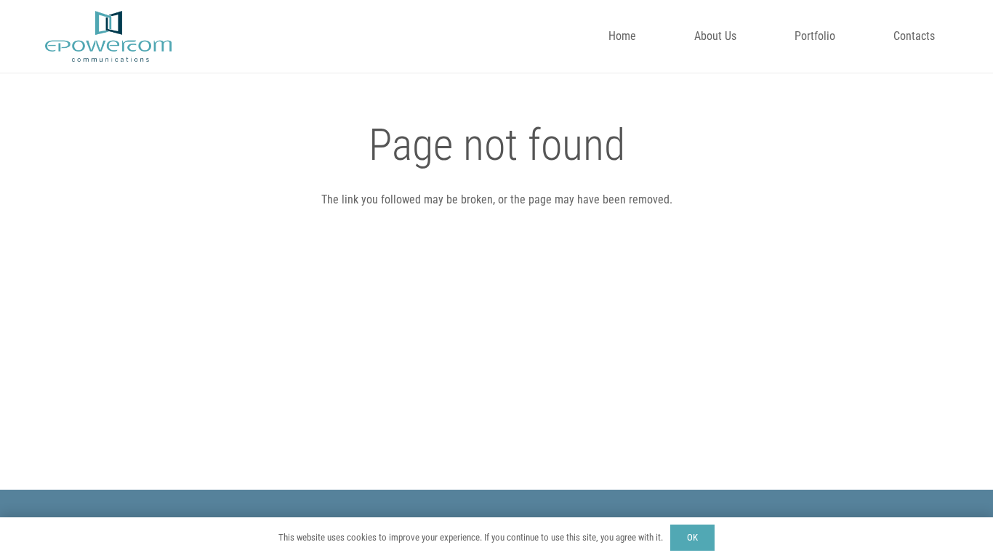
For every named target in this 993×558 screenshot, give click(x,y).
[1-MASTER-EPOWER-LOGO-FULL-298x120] (108, 36)
